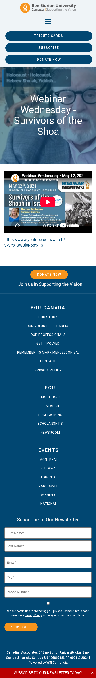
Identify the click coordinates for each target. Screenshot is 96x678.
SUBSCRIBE (48, 47)
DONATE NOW (49, 59)
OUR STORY (48, 317)
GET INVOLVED (48, 343)
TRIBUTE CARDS (48, 36)
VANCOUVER (49, 486)
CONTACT (48, 361)
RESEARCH (50, 406)
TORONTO (48, 477)
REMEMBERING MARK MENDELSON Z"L (48, 352)
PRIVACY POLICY (48, 370)
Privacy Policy (33, 615)
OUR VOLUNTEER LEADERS (48, 326)
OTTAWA (48, 468)
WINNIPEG (48, 495)
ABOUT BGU (50, 397)
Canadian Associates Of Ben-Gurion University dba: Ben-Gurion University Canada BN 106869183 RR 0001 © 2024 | (48, 657)
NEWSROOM (50, 432)
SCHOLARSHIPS (50, 423)
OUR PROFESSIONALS (48, 335)
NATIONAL (48, 503)
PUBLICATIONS (50, 415)
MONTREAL (49, 459)
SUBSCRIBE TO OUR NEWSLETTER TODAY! (48, 673)
